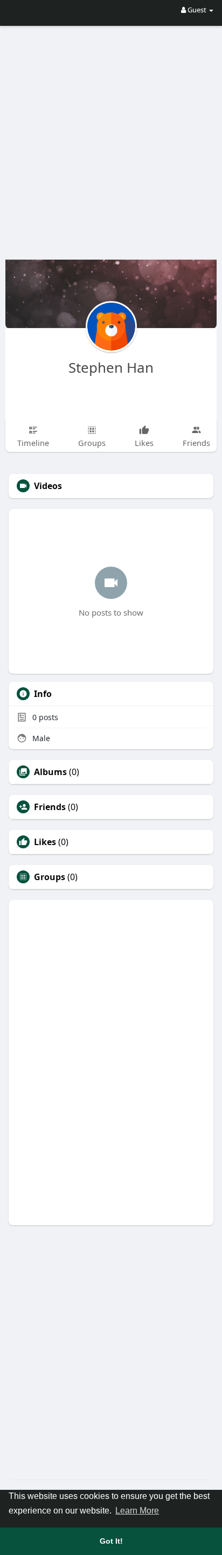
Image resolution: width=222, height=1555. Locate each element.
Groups (49, 877)
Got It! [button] (111, 1541)
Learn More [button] (137, 1510)
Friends (50, 807)
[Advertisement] (111, 135)
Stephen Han (111, 367)
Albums (50, 772)
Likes (45, 842)
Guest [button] (197, 10)
